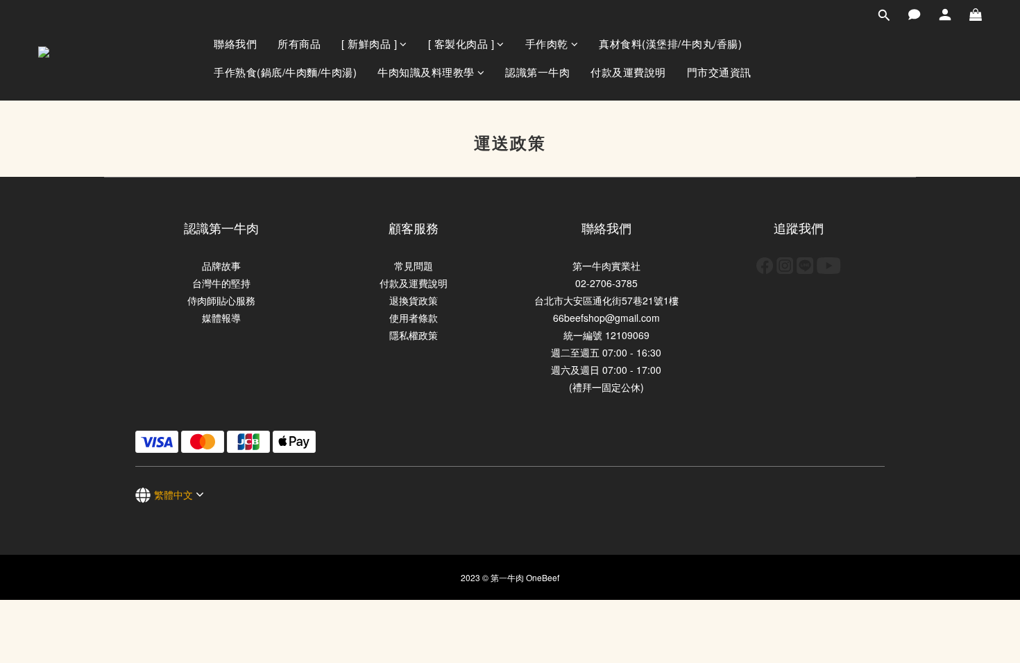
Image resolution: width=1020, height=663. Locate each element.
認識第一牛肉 (537, 71)
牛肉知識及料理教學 (426, 71)
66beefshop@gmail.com (606, 318)
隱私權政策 (413, 335)
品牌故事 (221, 266)
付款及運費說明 (628, 71)
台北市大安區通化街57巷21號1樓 (606, 300)
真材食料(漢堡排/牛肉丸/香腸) (670, 43)
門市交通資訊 (719, 71)
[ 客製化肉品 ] (461, 43)
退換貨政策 (413, 300)
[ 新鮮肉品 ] (369, 43)
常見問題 (413, 266)
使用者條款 (413, 318)
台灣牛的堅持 (221, 283)
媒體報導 (221, 318)
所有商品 (299, 43)
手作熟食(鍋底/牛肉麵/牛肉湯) (285, 71)
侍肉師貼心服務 (221, 300)
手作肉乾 (546, 43)
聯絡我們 (235, 43)
